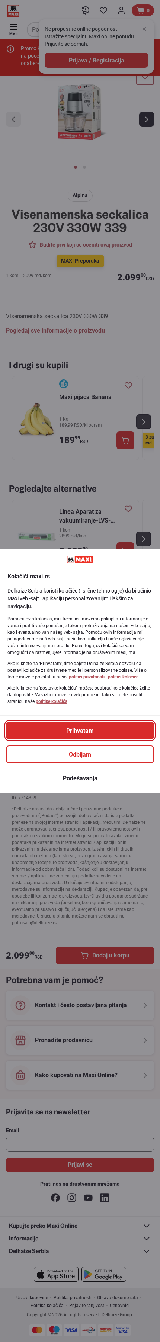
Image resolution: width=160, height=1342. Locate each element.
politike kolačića (51, 701)
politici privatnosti (87, 677)
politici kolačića (123, 677)
